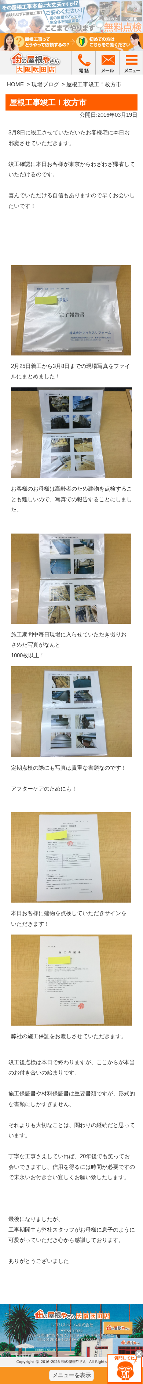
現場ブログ (45, 84)
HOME (15, 84)
